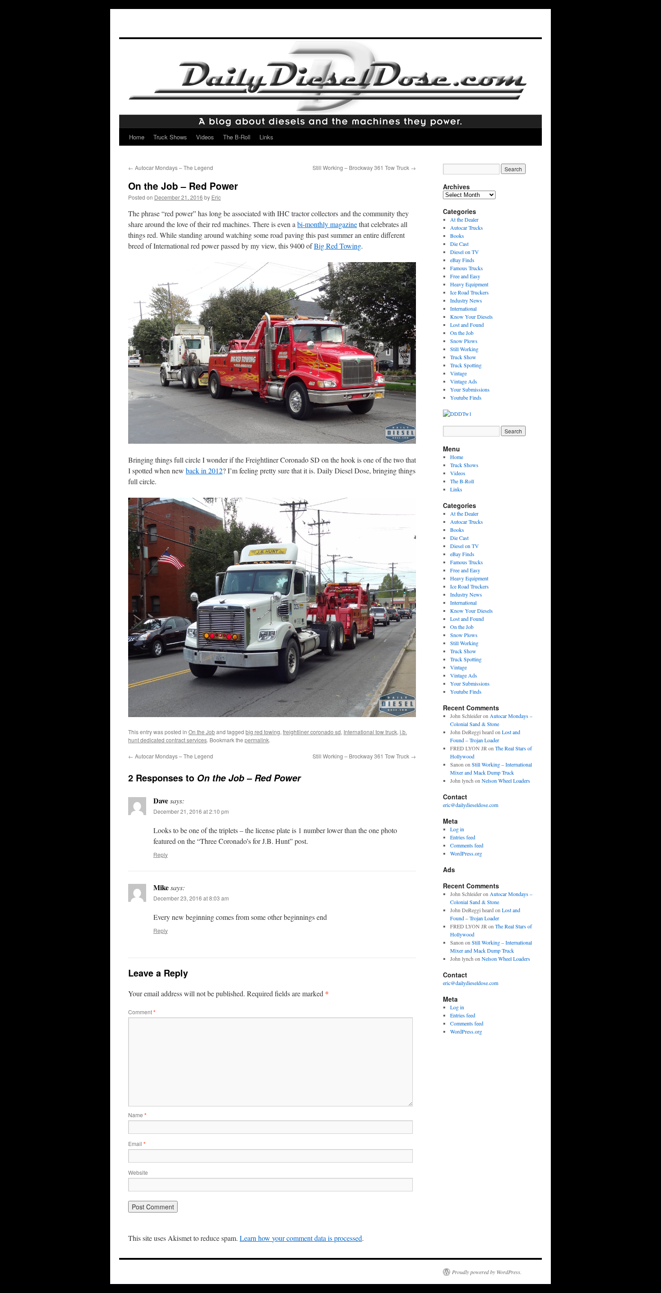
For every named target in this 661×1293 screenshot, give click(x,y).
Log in (457, 829)
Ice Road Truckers (469, 292)
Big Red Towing (337, 245)
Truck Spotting (466, 365)
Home (136, 137)
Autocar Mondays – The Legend (170, 167)
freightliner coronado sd (312, 732)
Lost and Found (467, 324)
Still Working (464, 348)
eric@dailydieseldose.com (470, 804)
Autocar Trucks (466, 227)
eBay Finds (462, 259)
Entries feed (462, 837)
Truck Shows (170, 137)
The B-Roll (236, 137)
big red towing (263, 732)
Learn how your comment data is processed (301, 1238)
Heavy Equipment (469, 284)
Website (138, 1172)
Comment (142, 1012)
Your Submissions (470, 389)
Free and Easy (465, 276)
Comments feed (466, 845)
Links (266, 137)
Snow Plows (464, 340)
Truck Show (463, 357)
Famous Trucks (466, 268)
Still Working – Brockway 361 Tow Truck (364, 167)
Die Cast (459, 243)
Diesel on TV (464, 251)
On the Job (201, 732)
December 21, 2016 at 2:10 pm (191, 811)
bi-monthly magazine (327, 224)
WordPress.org (466, 853)
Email (137, 1143)
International (463, 308)
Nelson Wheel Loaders (506, 780)
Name (137, 1115)
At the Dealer (464, 219)
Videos (205, 137)
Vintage (458, 373)
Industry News (466, 300)
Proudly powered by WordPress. (487, 1271)
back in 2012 (204, 470)
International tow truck (370, 732)
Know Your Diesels (471, 316)
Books (457, 235)
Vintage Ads (463, 381)
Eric (216, 197)
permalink (257, 740)
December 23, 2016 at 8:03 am (191, 898)
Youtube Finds (466, 397)
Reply (160, 854)
